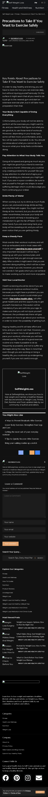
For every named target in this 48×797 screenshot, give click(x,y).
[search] (31, 2)
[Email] (15, 32)
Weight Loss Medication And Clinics (14, 608)
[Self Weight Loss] (15, 2)
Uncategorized (7, 593)
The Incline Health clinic (21, 298)
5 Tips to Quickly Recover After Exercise (22, 439)
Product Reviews (8, 589)
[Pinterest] (17, 778)
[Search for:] (21, 558)
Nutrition (5, 585)
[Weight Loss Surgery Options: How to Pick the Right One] (8, 625)
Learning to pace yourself (28, 248)
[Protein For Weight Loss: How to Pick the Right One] (8, 649)
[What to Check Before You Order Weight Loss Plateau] (8, 661)
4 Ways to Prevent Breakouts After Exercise (23, 420)
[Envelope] (39, 778)
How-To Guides (7, 581)
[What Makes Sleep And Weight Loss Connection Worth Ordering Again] (8, 637)
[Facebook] (42, 462)
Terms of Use (16, 793)
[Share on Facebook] (8, 32)
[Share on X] (12, 32)
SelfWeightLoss (17, 38)
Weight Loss (6, 596)
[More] (23, 32)
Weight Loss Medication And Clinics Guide (17, 611)
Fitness (4, 574)
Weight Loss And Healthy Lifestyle (14, 600)
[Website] (39, 462)
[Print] (19, 32)
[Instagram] (28, 778)
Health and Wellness (9, 577)
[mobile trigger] (4, 2)
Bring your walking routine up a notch (21, 443)
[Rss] (45, 462)
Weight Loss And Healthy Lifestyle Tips (15, 604)
